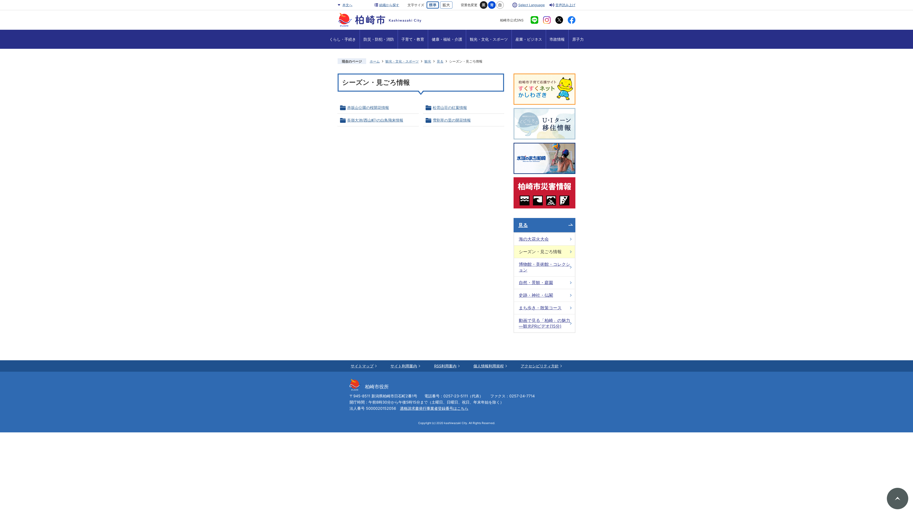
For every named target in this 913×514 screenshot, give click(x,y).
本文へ (347, 5)
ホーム (375, 61)
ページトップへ (897, 498)
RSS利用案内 (445, 366)
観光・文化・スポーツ (402, 61)
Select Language (531, 5)
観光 (427, 61)
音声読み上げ (565, 5)
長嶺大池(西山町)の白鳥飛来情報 (375, 120)
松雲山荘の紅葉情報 (450, 107)
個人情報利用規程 (488, 366)
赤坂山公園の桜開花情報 (368, 107)
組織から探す (389, 5)
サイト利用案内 (403, 366)
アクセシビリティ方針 (540, 366)
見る (440, 61)
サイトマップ (362, 366)
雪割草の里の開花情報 (452, 120)
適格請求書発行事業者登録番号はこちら (434, 408)
